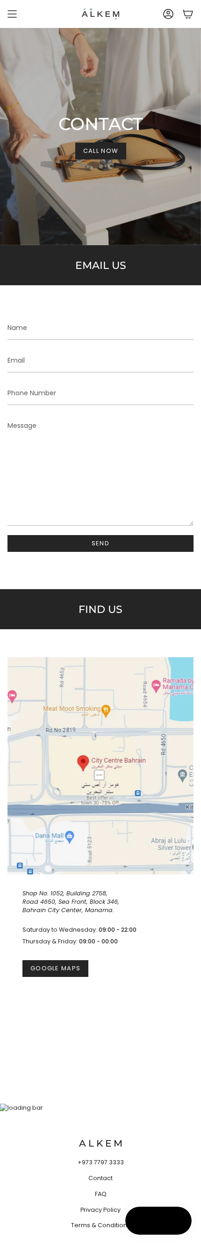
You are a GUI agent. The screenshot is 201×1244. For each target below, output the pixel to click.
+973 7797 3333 (101, 1162)
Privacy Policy (100, 1210)
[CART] (188, 14)
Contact (100, 1178)
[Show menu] (12, 14)
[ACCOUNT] (168, 14)
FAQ (101, 1194)
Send (100, 543)
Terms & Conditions (100, 1225)
